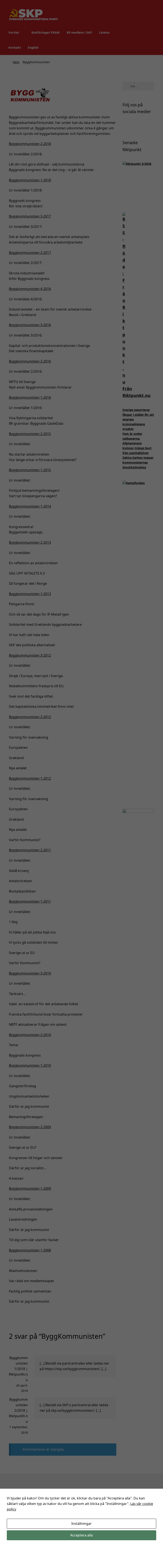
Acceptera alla (81, 1535)
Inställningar (81, 1523)
